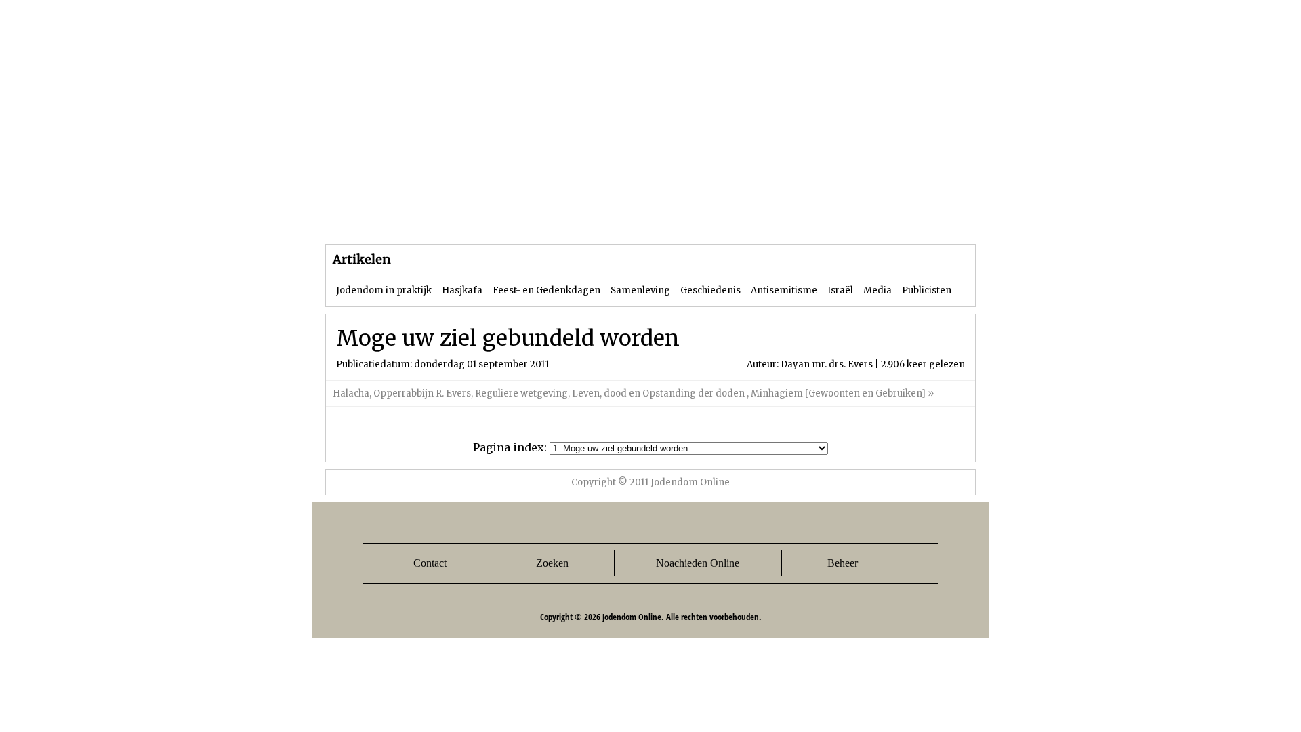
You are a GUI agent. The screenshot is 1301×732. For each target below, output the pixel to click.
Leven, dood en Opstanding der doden (659, 393)
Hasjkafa (462, 290)
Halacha (351, 393)
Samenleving (640, 290)
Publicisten (926, 290)
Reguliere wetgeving (521, 393)
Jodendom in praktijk (384, 290)
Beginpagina (373, 216)
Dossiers (577, 216)
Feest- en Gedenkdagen (546, 290)
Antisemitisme (784, 290)
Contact (430, 563)
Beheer (842, 563)
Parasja (660, 216)
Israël (840, 290)
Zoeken (552, 563)
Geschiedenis (710, 290)
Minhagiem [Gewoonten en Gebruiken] (838, 393)
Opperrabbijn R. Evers (422, 393)
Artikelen (490, 216)
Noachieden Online (697, 563)
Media (877, 290)
